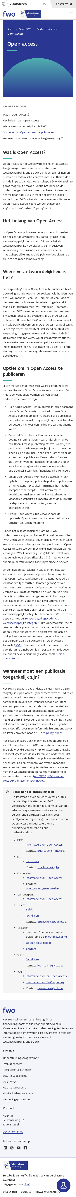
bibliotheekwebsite (55, 936)
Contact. (31, 949)
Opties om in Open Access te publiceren (28, 132)
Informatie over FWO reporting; (45, 982)
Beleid (30, 909)
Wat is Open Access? (16, 114)
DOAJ (18, 645)
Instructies (32, 861)
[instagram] (12, 1148)
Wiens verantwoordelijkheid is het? (25, 126)
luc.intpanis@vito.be (49, 965)
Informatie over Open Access (44, 844)
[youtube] (18, 1148)
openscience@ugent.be (51, 921)
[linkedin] (5, 1148)
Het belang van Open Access (21, 120)
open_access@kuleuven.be (42, 888)
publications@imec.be (50, 850)
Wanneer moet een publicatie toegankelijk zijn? (33, 138)
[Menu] (71, 14)
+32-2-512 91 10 (13, 1132)
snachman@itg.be (48, 867)
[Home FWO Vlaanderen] (22, 14)
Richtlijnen (32, 915)
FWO (27, 1184)
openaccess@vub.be (50, 988)
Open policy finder (50, 733)
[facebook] (25, 1148)
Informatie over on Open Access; (46, 976)
